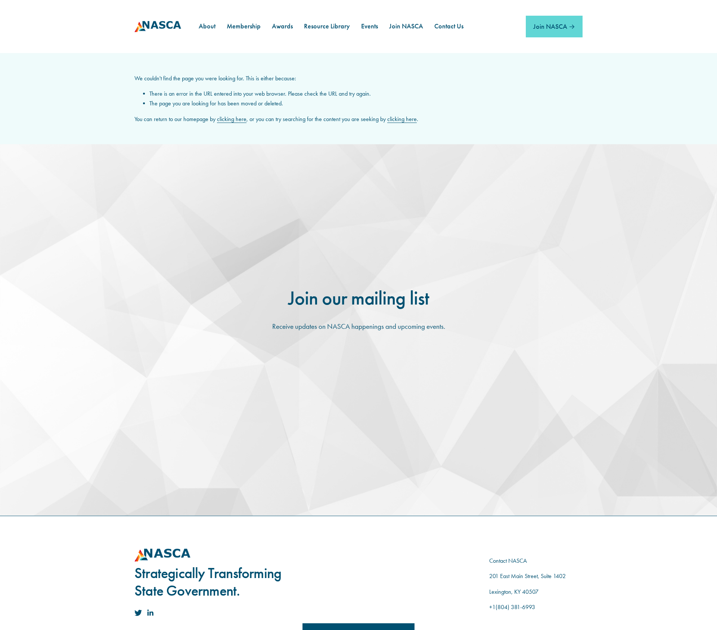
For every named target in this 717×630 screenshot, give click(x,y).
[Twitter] (138, 613)
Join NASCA (550, 26)
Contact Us (448, 27)
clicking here (231, 119)
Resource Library (327, 27)
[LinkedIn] (150, 613)
